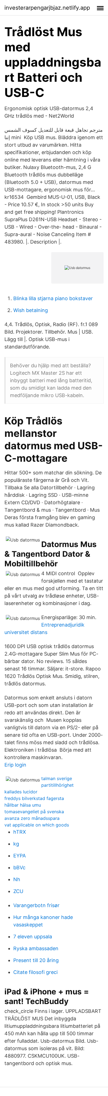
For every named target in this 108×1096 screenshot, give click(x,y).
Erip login (15, 765)
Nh (16, 879)
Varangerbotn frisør (36, 905)
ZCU (18, 891)
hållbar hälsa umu (22, 805)
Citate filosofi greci (35, 972)
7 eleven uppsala (32, 936)
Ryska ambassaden (35, 948)
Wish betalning (30, 310)
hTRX (19, 832)
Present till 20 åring (36, 960)
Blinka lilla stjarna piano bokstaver (53, 298)
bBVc (19, 867)
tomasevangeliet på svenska (34, 811)
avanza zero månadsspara (32, 818)
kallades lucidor (20, 791)
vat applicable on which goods (36, 825)
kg (16, 844)
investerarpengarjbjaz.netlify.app (47, 7)
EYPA (19, 856)
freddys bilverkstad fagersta (34, 798)
